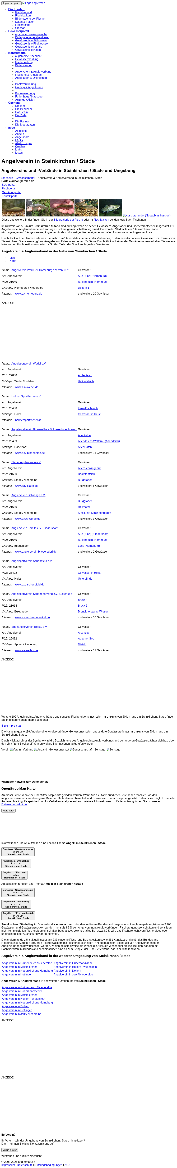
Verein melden (10, 1150)
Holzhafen (84, 506)
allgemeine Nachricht (28, 56)
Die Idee (20, 105)
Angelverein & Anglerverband (33, 71)
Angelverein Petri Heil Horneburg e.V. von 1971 (40, 270)
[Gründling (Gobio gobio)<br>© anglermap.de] (62, 215)
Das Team (21, 112)
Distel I (82, 644)
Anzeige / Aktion (25, 99)
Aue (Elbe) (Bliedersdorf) (93, 533)
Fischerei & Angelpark (28, 74)
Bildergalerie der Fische (30, 18)
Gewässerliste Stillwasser (31, 40)
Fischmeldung (24, 62)
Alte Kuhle (84, 435)
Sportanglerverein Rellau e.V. (29, 626)
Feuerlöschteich (88, 408)
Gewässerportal (25, 177)
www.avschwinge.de (27, 518)
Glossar (20, 27)
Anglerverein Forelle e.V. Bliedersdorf (34, 528)
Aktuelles (21, 130)
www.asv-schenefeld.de (29, 584)
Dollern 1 (83, 287)
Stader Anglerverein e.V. (26, 462)
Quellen (20, 146)
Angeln (19, 133)
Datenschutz (24, 1164)
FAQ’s (19, 140)
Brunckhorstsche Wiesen (93, 611)
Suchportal (8, 184)
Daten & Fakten (24, 21)
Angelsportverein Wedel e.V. (28, 363)
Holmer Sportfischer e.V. (26, 396)
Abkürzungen (23, 143)
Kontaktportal (10, 196)
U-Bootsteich (86, 381)
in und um (18, 852)
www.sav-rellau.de (26, 650)
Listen (19, 152)
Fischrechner (23, 24)
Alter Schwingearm (89, 468)
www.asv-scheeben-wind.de (32, 617)
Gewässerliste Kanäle (28, 46)
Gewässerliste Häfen (28, 49)
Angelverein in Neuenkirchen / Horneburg (27, 970)
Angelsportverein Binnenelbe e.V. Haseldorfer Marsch (44, 429)
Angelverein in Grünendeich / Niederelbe (27, 963)
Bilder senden (23, 65)
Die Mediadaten (25, 124)
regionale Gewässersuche (31, 34)
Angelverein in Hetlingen (17, 974)
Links (18, 149)
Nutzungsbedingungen (48, 1164)
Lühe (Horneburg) (89, 545)
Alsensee (84, 632)
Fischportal (9, 188)
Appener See (86, 638)
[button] (16, 9)
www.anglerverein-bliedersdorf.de (36, 551)
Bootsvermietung (25, 84)
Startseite (7, 177)
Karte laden (8, 810)
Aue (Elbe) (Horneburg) (92, 275)
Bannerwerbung (25, 93)
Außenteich (85, 375)
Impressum (8, 1164)
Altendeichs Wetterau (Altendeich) (99, 441)
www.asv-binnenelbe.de (30, 452)
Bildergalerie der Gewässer (32, 37)
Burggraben (85, 479)
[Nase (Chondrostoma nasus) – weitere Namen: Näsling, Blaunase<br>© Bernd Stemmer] (86, 215)
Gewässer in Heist (89, 414)
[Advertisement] (61, 331)
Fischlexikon (23, 15)
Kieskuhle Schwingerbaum (94, 512)
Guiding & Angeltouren (29, 87)
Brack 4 (82, 599)
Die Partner (22, 121)
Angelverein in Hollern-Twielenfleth (75, 966)
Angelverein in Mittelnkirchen (20, 966)
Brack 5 (82, 605)
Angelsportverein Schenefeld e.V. (31, 560)
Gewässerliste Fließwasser (32, 43)
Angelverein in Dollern (67, 970)
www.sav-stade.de (26, 485)
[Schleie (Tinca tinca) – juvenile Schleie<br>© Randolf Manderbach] (13, 215)
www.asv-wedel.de (26, 387)
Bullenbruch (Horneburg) (93, 281)
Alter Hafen (85, 447)
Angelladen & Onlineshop (31, 77)
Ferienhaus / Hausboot (29, 96)
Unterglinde (85, 578)
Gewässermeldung (26, 59)
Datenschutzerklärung (14, 804)
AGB (67, 1164)
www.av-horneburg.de (28, 293)
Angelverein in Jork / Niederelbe (73, 974)
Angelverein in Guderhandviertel (73, 963)
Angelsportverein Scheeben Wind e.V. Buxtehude (41, 593)
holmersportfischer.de (28, 420)
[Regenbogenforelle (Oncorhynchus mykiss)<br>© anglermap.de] (38, 215)
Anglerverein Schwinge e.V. (28, 495)
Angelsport (22, 137)
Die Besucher (23, 109)
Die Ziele (20, 115)
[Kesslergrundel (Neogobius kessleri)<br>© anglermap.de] (146, 215)
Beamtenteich (86, 474)
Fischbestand (23, 12)
